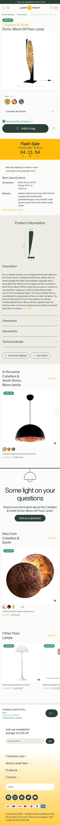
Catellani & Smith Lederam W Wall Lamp (18, 611)
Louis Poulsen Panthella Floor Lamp (16, 685)
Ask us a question (30, 518)
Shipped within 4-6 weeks (12, 717)
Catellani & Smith (15, 25)
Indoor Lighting (8, 14)
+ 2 (22, 607)
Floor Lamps (22, 14)
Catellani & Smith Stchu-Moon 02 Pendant (19, 454)
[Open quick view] (55, 443)
